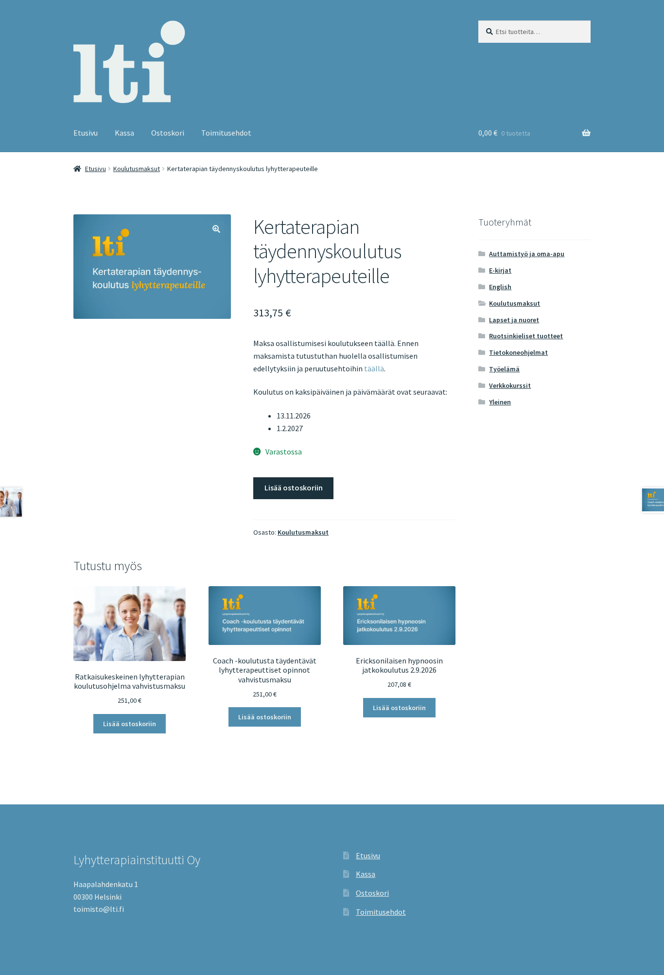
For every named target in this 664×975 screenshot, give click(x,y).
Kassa (124, 133)
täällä (374, 368)
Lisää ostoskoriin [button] (129, 723)
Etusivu (85, 133)
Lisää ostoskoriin (293, 487)
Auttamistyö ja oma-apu (526, 253)
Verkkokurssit (510, 385)
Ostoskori (167, 133)
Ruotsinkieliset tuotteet (526, 335)
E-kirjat (500, 270)
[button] (216, 229)
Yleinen (500, 402)
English (500, 286)
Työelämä (504, 369)
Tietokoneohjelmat (518, 352)
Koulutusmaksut (136, 168)
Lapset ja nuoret (514, 319)
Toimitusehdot (226, 133)
